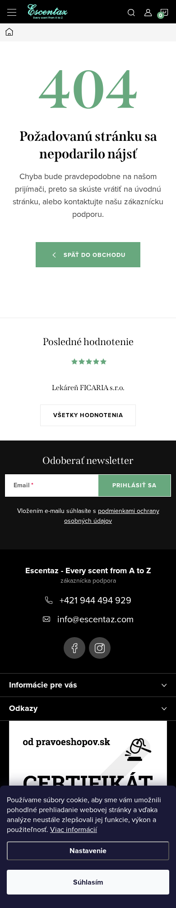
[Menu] (11, 11)
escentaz (74, 648)
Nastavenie (88, 850)
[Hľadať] (131, 11)
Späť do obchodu (94, 255)
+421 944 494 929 (95, 600)
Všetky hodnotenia (88, 415)
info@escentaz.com (95, 618)
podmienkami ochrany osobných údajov (111, 515)
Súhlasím (88, 882)
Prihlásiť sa (134, 485)
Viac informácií (73, 829)
